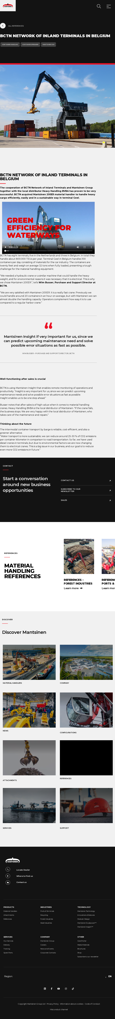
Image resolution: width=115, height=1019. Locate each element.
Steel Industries (46, 923)
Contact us (67, 480)
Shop (79, 953)
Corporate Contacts (48, 953)
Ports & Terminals (47, 911)
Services (8, 937)
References (8, 919)
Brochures (81, 949)
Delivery (7, 945)
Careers (43, 945)
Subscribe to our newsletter (70, 490)
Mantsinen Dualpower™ (86, 923)
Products (9, 907)
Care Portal (81, 941)
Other (80, 937)
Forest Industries (46, 919)
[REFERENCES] (83, 757)
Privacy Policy (53, 1004)
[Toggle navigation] (108, 6)
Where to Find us (24, 876)
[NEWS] (26, 710)
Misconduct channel (59, 1009)
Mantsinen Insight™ (85, 927)
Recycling (44, 915)
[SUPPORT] (83, 805)
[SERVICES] (26, 805)
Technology (84, 907)
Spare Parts (8, 953)
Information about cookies (71, 1004)
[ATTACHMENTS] (26, 757)
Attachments (9, 915)
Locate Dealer (23, 870)
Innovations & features (86, 915)
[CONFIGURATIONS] (83, 710)
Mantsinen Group (47, 941)
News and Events (47, 949)
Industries (46, 907)
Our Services (8, 941)
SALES (64, 500)
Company (45, 937)
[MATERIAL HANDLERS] (26, 662)
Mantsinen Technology (86, 911)
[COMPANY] (83, 662)
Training (7, 949)
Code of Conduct (92, 1004)
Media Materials (83, 945)
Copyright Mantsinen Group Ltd (31, 1004)
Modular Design (83, 919)
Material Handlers (10, 911)
